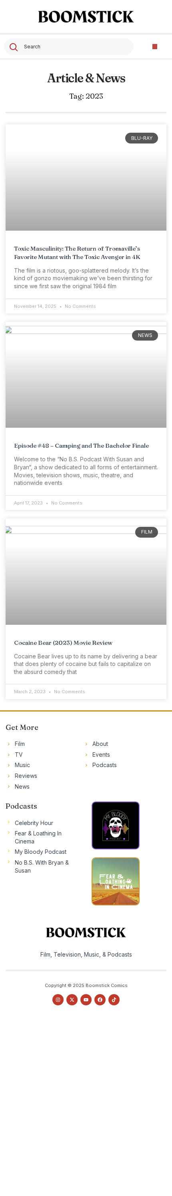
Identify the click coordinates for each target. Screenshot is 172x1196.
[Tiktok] (114, 999)
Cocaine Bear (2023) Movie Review (63, 642)
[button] (155, 46)
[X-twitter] (72, 999)
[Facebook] (100, 999)
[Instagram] (58, 999)
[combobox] (69, 46)
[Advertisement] (86, 1108)
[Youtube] (86, 999)
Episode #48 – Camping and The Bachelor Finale (81, 445)
